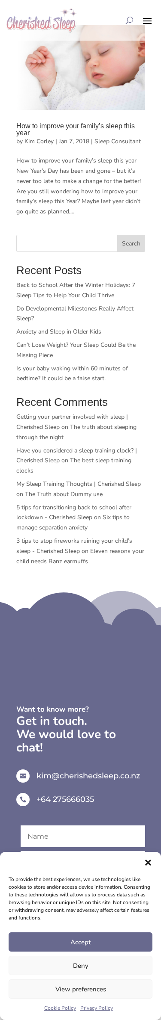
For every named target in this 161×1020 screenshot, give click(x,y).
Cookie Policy (60, 1008)
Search (131, 243)
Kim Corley (39, 141)
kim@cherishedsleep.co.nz (88, 776)
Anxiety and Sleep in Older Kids (58, 332)
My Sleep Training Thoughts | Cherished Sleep (78, 484)
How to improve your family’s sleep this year (75, 129)
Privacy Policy (96, 1008)
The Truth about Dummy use (64, 494)
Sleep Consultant (117, 141)
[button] (148, 862)
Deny (80, 965)
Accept (80, 942)
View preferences (80, 989)
